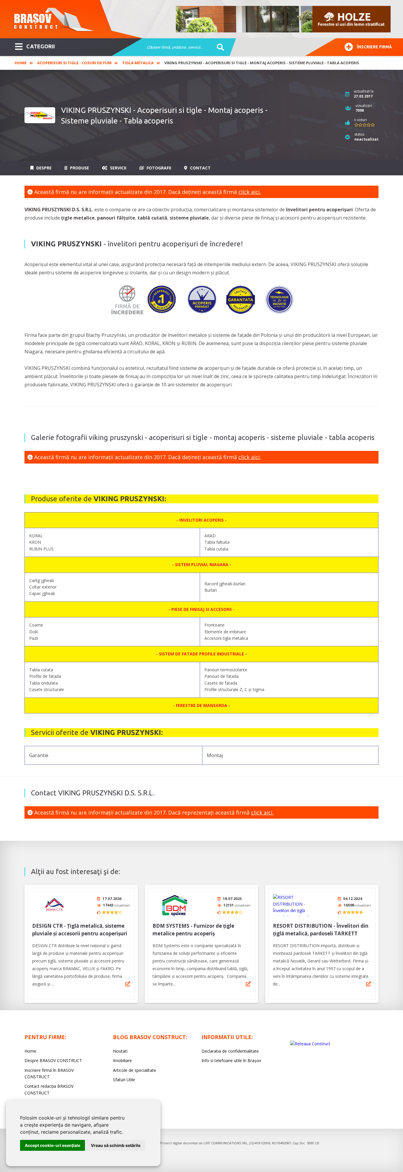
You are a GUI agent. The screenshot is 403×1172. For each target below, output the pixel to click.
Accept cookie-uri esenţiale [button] (52, 1145)
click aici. (249, 191)
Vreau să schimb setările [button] (115, 1145)
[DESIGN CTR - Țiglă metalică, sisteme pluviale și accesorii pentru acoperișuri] (54, 905)
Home (21, 62)
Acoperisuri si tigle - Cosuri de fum (74, 62)
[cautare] (218, 47)
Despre (43, 168)
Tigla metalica (138, 62)
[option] (283, 19)
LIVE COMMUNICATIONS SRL (226, 1143)
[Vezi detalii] (127, 984)
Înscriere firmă (374, 46)
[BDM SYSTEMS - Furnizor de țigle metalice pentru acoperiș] (175, 905)
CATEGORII (40, 46)
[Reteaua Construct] (310, 1043)
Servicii (117, 168)
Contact (200, 168)
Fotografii (158, 168)
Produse (79, 168)
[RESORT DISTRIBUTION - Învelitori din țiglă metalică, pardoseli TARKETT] (295, 905)
